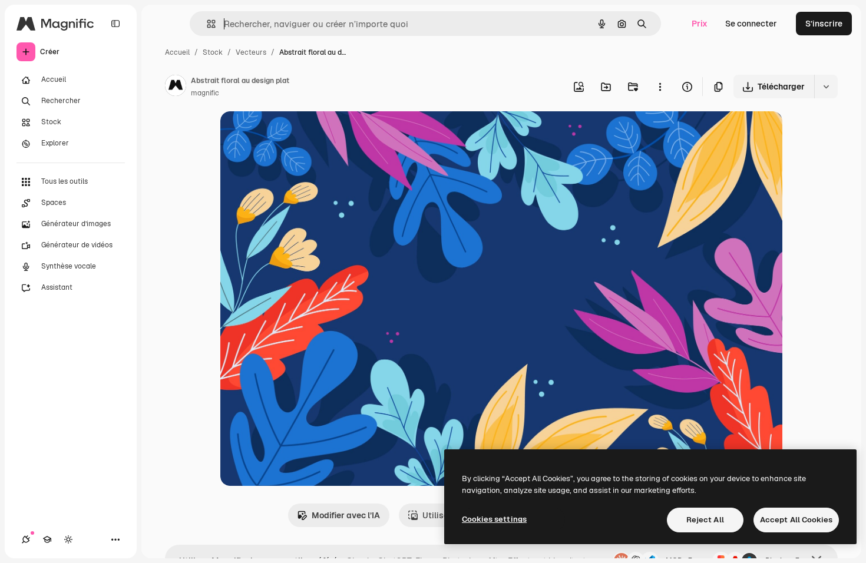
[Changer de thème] (68, 539)
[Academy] (47, 539)
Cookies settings (494, 519)
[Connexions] (25, 539)
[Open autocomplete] (206, 23)
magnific (205, 93)
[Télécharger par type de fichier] (826, 86)
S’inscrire (823, 23)
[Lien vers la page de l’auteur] (175, 87)
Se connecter (751, 23)
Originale (298, 134)
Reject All (705, 520)
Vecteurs (251, 52)
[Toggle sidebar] (115, 23)
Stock (213, 52)
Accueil (177, 52)
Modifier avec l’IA (346, 515)
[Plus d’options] (660, 86)
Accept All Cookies (796, 520)
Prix (700, 23)
